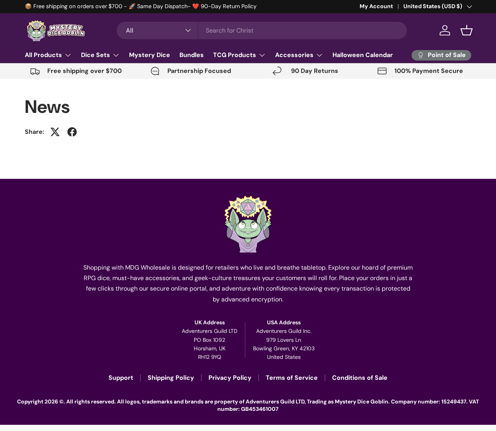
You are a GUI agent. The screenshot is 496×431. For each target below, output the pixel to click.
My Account (376, 6)
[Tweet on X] (55, 131)
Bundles (191, 55)
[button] (466, 30)
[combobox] (262, 30)
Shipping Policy (171, 378)
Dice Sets (95, 55)
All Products (43, 55)
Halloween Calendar (362, 55)
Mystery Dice (149, 55)
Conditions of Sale (360, 378)
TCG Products (234, 55)
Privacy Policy (229, 378)
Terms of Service (292, 378)
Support (120, 378)
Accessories (294, 55)
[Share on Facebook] (72, 131)
